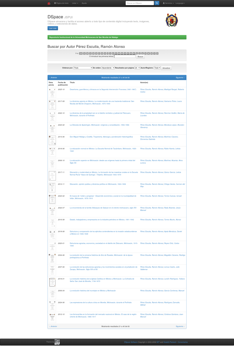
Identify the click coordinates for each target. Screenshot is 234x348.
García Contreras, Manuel (174, 290)
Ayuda (84, 3)
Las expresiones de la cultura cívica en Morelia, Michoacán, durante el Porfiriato (101, 302)
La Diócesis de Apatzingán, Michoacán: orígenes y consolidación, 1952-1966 (99, 125)
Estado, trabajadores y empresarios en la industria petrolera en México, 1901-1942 (102, 219)
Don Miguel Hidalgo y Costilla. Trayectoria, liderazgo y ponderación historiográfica (101, 136)
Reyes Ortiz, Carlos (171, 243)
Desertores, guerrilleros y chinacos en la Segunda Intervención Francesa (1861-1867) (103, 89)
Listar (74, 3)
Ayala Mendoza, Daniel (173, 231)
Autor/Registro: (147, 68)
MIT (158, 342)
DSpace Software (131, 342)
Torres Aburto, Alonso (172, 219)
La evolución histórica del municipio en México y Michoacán (93, 290)
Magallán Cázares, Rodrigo (174, 255)
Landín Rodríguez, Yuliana (174, 278)
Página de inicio (62, 3)
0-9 (81, 53)
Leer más (52, 28)
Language (179, 3)
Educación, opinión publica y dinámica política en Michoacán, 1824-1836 (98, 184)
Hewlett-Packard (170, 342)
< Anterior (53, 77)
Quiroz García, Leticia (172, 172)
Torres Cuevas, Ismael (173, 196)
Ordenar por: (67, 68)
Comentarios (183, 342)
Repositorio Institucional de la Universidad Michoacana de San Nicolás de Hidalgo (83, 37)
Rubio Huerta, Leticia (172, 148)
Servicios (169, 3)
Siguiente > (180, 77)
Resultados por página (124, 68)
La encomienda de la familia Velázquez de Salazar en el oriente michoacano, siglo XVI (103, 207)
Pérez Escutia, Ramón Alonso (151, 89)
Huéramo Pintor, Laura (173, 101)
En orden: (97, 68)
